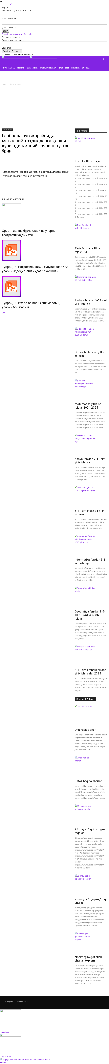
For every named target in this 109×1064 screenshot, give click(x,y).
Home (4, 84)
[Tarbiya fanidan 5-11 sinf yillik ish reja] (91, 286)
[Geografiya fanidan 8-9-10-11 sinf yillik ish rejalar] (91, 597)
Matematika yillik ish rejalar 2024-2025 (88, 405)
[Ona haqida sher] (91, 715)
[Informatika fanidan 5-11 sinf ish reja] (91, 545)
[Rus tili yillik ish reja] (91, 147)
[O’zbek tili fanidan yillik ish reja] (91, 338)
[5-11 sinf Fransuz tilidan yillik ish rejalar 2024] (91, 655)
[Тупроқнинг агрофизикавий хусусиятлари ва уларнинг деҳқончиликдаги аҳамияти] (36, 250)
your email (7, 47)
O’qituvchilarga (48, 68)
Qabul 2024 (63, 68)
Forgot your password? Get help (17, 34)
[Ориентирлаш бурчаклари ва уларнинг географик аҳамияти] (36, 214)
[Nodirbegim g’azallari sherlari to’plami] (91, 942)
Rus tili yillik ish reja (87, 161)
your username (9, 18)
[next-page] (5, 313)
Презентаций (7, 130)
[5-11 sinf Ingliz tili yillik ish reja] (91, 496)
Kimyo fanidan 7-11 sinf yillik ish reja (90, 460)
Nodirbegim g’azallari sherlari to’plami (88, 958)
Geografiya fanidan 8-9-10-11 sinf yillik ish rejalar (90, 615)
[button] (103, 59)
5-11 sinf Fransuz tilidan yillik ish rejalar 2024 (90, 671)
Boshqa (85, 68)
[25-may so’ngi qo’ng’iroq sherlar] (91, 885)
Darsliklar (32, 68)
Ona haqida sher (85, 729)
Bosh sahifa (9, 68)
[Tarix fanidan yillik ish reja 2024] (91, 234)
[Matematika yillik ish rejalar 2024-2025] (91, 389)
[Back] (11, 4)
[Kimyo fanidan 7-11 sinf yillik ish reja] (91, 444)
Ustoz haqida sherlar (88, 781)
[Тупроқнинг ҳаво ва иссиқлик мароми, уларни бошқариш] (36, 286)
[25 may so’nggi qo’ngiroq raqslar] (91, 815)
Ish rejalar (82, 130)
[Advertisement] (54, 107)
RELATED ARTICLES (13, 199)
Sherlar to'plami (85, 699)
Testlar (20, 68)
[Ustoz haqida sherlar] (91, 767)
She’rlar (75, 68)
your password (9, 27)
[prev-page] (3, 313)
